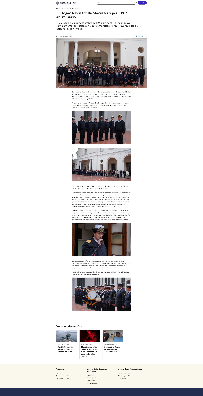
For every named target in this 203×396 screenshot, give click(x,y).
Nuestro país (91, 375)
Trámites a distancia (62, 376)
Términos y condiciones (125, 376)
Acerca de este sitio (124, 373)
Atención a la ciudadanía (63, 379)
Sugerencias (122, 379)
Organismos (91, 380)
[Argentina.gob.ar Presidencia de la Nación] (66, 3)
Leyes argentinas (92, 378)
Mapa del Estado (92, 383)
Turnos (58, 373)
